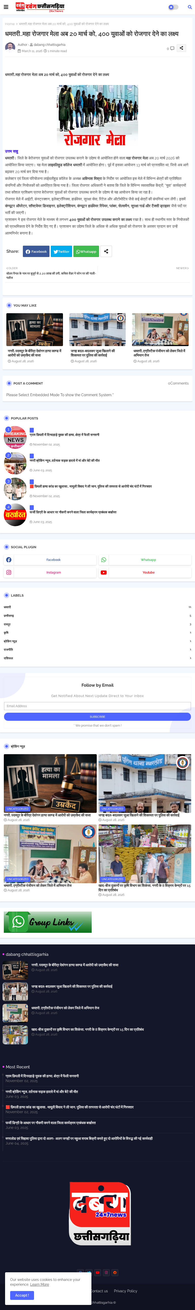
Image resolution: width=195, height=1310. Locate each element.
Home (10, 24)
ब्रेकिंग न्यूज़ (97, 641)
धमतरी (97, 607)
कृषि (97, 633)
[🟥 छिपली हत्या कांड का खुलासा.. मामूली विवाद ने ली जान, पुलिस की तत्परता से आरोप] (15, 489)
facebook (53, 560)
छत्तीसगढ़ (97, 616)
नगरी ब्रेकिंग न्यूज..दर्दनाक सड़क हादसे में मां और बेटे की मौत (65, 460)
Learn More (39, 1284)
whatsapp (148, 560)
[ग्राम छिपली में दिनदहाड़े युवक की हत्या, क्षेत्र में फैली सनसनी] (15, 437)
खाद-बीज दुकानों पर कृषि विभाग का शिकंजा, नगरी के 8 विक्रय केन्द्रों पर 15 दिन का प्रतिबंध (145, 887)
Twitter (63, 251)
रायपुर (97, 624)
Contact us (99, 1291)
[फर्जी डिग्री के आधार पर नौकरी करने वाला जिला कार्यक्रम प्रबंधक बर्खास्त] (15, 514)
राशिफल (97, 658)
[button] (190, 7)
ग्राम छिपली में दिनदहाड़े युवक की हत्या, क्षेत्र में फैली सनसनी (64, 435)
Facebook (39, 251)
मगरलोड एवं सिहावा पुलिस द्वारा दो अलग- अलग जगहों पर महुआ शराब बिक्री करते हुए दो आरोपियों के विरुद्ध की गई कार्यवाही (79, 1138)
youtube (149, 572)
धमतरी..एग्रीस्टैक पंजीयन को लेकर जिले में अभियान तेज (159, 353)
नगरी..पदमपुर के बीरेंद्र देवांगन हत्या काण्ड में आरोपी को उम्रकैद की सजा (34, 353)
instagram (53, 572)
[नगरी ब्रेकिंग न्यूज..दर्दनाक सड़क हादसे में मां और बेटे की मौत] (15, 463)
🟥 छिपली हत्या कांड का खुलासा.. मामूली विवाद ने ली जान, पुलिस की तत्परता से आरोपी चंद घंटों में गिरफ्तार (91, 486)
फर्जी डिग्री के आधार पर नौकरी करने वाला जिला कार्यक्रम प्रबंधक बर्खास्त (73, 512)
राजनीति (97, 649)
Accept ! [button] (22, 1295)
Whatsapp (88, 251)
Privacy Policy (125, 1291)
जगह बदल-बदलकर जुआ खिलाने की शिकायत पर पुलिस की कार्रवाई (93, 353)
